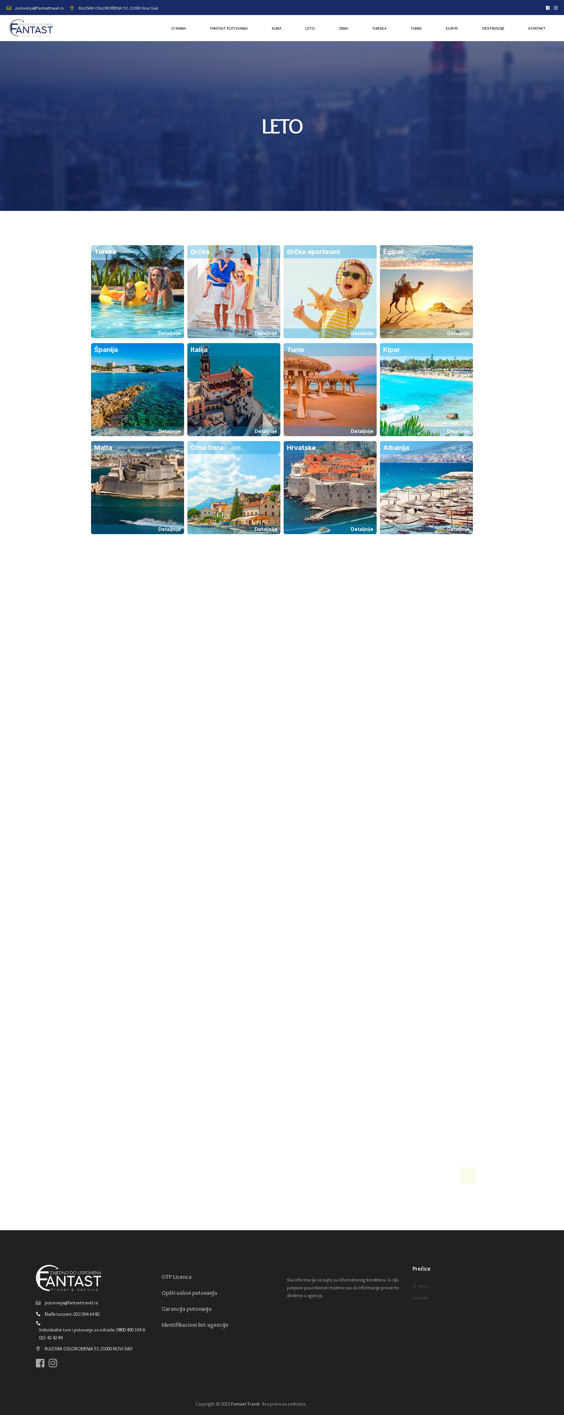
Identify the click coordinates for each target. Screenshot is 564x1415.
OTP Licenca (177, 1276)
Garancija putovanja (187, 1308)
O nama (420, 1286)
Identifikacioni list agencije (195, 1324)
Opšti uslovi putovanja (189, 1292)
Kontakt (420, 1298)
